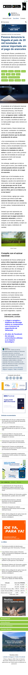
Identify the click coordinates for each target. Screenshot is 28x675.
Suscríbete (16, 18)
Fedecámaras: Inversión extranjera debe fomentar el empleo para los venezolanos (13, 441)
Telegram (4, 369)
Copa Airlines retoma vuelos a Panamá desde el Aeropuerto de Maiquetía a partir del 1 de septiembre (14, 553)
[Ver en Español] (26, 1)
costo (13, 74)
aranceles (17, 71)
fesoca (18, 74)
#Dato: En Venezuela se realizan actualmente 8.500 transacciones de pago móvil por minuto (13, 508)
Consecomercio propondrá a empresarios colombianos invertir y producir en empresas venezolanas (14, 455)
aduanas (11, 71)
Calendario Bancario (6, 629)
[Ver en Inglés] (25, 1)
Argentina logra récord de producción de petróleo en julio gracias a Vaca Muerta (13, 559)
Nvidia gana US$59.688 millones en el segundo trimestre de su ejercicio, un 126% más (14, 428)
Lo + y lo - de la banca (7, 625)
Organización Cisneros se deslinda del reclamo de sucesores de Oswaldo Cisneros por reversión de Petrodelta (14, 448)
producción (4, 80)
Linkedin (5, 657)
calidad (8, 74)
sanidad (11, 80)
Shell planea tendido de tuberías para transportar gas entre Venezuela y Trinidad (13, 547)
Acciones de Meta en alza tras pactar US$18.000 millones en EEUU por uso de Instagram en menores (13, 435)
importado (4, 77)
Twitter (15, 369)
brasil (3, 74)
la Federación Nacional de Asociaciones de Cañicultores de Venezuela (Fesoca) (13, 108)
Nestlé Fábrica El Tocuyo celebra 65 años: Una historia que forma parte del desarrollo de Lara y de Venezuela (13, 421)
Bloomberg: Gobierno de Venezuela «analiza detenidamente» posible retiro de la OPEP (14, 495)
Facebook (20, 369)
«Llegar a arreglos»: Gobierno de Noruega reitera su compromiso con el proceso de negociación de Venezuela (14, 325)
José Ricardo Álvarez (14, 77)
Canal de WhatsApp (18, 367)
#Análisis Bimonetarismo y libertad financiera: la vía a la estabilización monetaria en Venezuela (11, 501)
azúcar (23, 71)
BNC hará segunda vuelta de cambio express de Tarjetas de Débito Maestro (12, 577)
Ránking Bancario (5, 618)
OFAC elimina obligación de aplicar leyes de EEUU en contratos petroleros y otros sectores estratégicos (14, 515)
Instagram (10, 369)
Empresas (4, 71)
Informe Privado (7, 18)
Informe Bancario (5, 622)
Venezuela (17, 80)
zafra (23, 80)
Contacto (22, 18)
